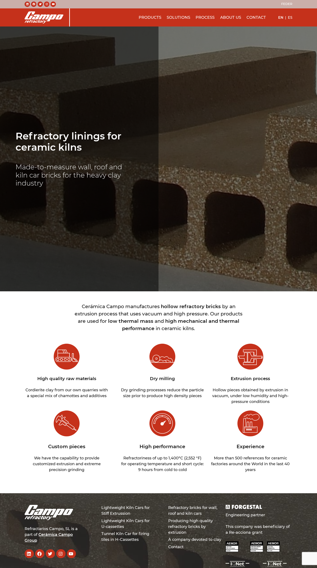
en (280, 17)
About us (230, 17)
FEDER (286, 4)
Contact (256, 17)
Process (205, 17)
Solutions (178, 17)
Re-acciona (240, 532)
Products (150, 17)
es (290, 17)
